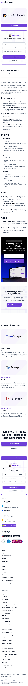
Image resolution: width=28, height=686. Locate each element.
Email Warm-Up (6, 624)
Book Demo (5, 599)
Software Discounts (7, 665)
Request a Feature (6, 594)
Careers (4, 572)
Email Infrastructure (7, 555)
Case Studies (5, 564)
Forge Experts (5, 668)
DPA (10, 676)
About (3, 566)
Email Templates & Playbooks (9, 607)
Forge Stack (5, 553)
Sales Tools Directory (7, 657)
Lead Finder (5, 626)
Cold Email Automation (8, 637)
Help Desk (4, 596)
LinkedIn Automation (7, 629)
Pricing (3, 550)
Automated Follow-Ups (8, 635)
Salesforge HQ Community (9, 605)
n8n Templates (5, 618)
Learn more (14, 60)
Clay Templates (6, 613)
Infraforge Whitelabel (7, 580)
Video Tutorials (6, 621)
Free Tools (4, 662)
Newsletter (4, 602)
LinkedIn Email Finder (7, 632)
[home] (7, 2)
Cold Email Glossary (7, 646)
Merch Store (5, 569)
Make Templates (6, 616)
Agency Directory (6, 659)
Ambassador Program (7, 583)
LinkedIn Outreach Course (8, 651)
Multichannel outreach (7, 640)
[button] (25, 2)
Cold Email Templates (7, 610)
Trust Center (5, 585)
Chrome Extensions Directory (9, 654)
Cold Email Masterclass (8, 648)
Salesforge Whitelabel (7, 577)
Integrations (5, 561)
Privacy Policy (4, 676)
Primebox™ (4, 558)
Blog (3, 575)
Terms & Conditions (21, 674)
